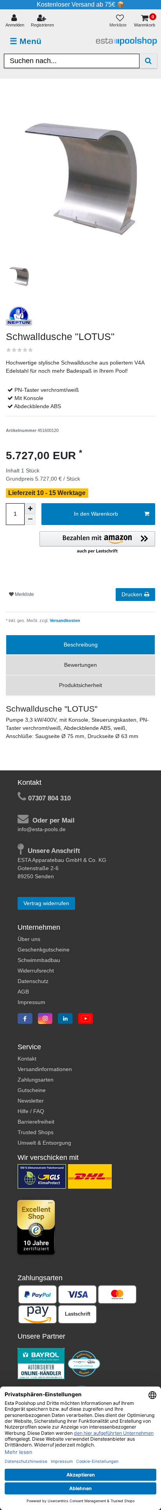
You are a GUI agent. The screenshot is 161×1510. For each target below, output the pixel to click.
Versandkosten (64, 620)
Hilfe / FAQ (31, 1111)
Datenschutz (33, 981)
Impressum (31, 1002)
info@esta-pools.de (42, 829)
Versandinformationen (45, 1069)
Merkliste (24, 594)
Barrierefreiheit (36, 1122)
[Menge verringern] (30, 519)
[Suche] (148, 61)
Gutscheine (32, 1090)
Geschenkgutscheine (44, 949)
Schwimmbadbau (39, 960)
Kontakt (27, 1058)
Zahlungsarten (36, 1080)
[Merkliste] (119, 21)
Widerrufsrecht (36, 970)
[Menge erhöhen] (30, 508)
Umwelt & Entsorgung (44, 1143)
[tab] (80, 645)
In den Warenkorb (96, 514)
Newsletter (31, 1101)
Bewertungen (80, 665)
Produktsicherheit (80, 685)
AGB (23, 991)
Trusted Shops (36, 1132)
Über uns (29, 939)
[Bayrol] (41, 1363)
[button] (97, 543)
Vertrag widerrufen (46, 903)
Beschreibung (81, 644)
